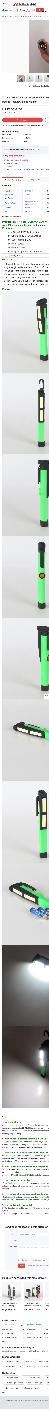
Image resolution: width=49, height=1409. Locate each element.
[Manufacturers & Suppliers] (24, 4)
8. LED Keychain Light (10, 1337)
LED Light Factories (11, 1377)
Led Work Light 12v (32, 1366)
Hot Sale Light (7, 1329)
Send (22, 1265)
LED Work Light (44, 16)
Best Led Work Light (35, 1383)
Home (4, 16)
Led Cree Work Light (11, 1388)
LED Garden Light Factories (13, 1383)
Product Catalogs (34, 1325)
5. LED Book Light (29, 1333)
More (4, 1392)
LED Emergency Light (11, 1361)
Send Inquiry (22, 120)
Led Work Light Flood (30, 1388)
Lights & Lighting (14, 16)
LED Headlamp (29, 1361)
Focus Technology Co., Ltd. (29, 1400)
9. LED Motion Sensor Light (32, 1337)
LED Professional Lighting (29, 16)
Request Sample (37, 125)
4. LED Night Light (8, 1333)
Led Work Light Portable (12, 1366)
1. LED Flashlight (29, 1329)
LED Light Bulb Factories (31, 1377)
